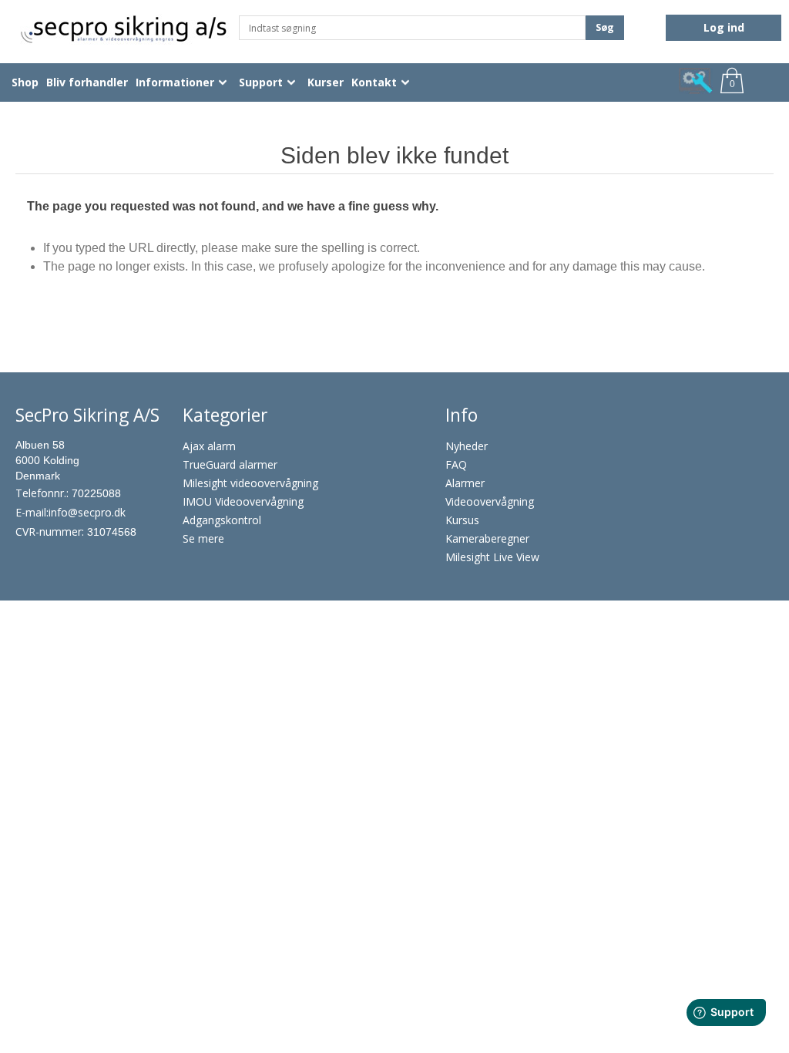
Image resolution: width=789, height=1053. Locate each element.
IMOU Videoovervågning (243, 501)
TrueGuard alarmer (230, 464)
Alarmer (465, 483)
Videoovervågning (489, 501)
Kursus (462, 520)
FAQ (456, 464)
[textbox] (412, 27)
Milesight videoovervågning (250, 483)
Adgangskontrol (222, 520)
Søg (605, 27)
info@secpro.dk (87, 512)
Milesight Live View (492, 557)
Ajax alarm (209, 446)
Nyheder (466, 446)
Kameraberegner (487, 538)
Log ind (723, 27)
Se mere (203, 538)
